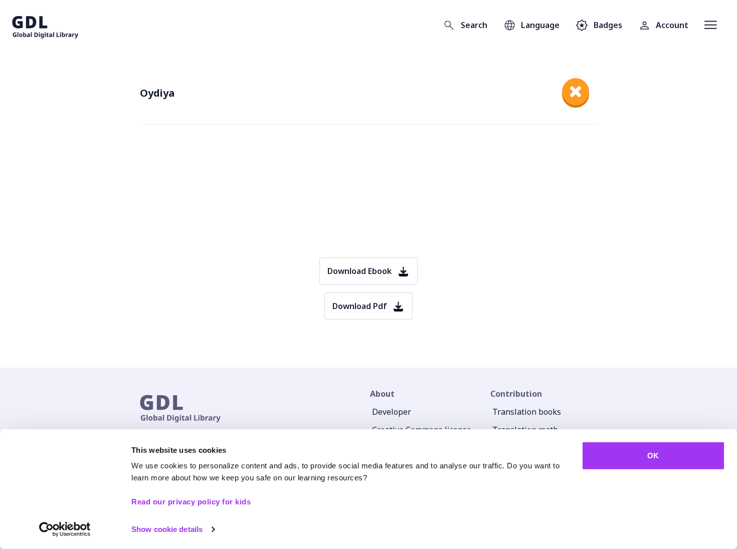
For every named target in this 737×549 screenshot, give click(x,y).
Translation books (526, 411)
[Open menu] (710, 25)
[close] (575, 91)
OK (653, 455)
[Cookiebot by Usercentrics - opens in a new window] (65, 529)
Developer (391, 411)
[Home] (45, 25)
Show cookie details (167, 529)
